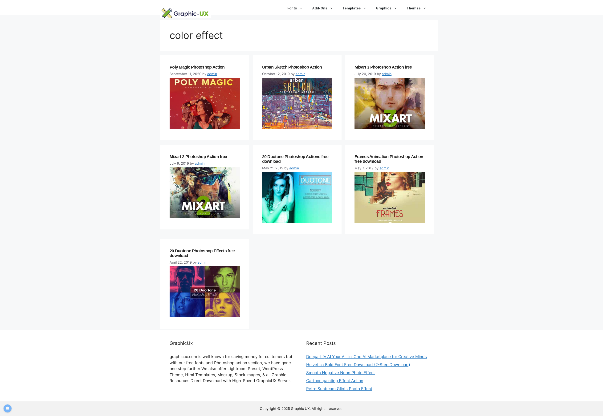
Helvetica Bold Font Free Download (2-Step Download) (358, 364)
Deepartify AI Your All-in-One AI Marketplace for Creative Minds (366, 356)
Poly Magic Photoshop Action (197, 67)
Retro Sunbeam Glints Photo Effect (339, 388)
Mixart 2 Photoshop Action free (198, 156)
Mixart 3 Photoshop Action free (383, 67)
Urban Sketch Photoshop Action (292, 67)
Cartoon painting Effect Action (334, 380)
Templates (351, 8)
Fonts (292, 8)
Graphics (383, 8)
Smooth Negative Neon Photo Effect (340, 372)
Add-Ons (319, 8)
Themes (414, 8)
